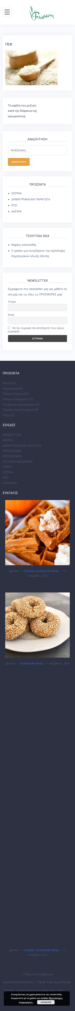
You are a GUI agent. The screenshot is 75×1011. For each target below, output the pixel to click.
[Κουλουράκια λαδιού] (37, 625)
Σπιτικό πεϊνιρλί (37, 966)
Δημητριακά (11, 388)
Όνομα (12, 301)
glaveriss (14, 571)
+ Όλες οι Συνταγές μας (37, 974)
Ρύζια (6, 415)
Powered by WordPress (18, 982)
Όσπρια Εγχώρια (14, 394)
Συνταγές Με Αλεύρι (47, 571)
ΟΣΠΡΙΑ (16, 193)
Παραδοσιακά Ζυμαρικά (18, 410)
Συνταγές (28, 571)
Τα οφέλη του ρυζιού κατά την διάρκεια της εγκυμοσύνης (22, 111)
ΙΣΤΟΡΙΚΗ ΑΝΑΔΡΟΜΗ (18, 462)
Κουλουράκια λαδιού (37, 675)
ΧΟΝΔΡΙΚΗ (10, 483)
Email (11, 314)
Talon (50, 982)
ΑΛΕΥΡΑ (16, 211)
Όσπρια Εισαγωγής (15, 399)
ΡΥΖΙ (14, 205)
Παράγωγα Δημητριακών (19, 404)
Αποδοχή (46, 1002)
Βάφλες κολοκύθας (23, 245)
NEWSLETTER (12, 435)
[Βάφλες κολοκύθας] (37, 532)
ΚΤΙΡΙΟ (7, 467)
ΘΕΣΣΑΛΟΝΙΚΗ (12, 456)
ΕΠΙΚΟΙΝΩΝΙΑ (12, 451)
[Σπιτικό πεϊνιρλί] (37, 812)
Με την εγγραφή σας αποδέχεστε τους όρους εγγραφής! (36, 329)
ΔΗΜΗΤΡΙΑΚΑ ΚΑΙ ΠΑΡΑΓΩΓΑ (30, 199)
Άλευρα (7, 383)
